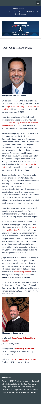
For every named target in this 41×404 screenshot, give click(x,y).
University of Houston (24, 348)
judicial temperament (22, 272)
